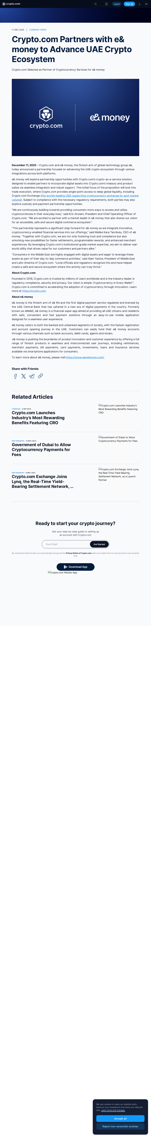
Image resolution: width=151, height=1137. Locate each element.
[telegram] (31, 376)
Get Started (99, 544)
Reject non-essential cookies (120, 1126)
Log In (117, 4)
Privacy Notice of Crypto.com (78, 553)
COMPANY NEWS (37, 30)
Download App (78, 566)
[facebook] (15, 376)
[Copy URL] (40, 376)
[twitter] (23, 376)
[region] (120, 1117)
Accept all (120, 1118)
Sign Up (129, 4)
